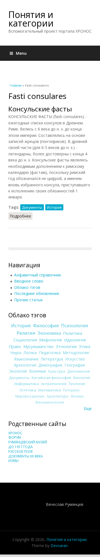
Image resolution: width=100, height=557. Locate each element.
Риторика (71, 390)
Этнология (66, 346)
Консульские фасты (40, 108)
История (54, 207)
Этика (84, 346)
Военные (37, 371)
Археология (25, 365)
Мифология (50, 339)
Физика (77, 396)
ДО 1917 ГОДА (20, 446)
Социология (25, 339)
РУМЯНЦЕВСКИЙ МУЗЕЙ (27, 442)
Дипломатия (78, 371)
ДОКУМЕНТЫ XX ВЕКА (25, 456)
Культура (56, 371)
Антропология (53, 383)
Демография (50, 365)
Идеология (75, 339)
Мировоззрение (29, 396)
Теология (77, 383)
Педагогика (50, 352)
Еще (88, 408)
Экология (18, 371)
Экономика (49, 333)
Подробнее (21, 216)
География (74, 365)
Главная (16, 85)
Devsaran (59, 545)
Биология (81, 377)
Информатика (26, 383)
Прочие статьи (28, 299)
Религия (26, 333)
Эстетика (27, 390)
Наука (15, 352)
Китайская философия (51, 377)
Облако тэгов (27, 287)
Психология (74, 326)
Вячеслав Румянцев (64, 504)
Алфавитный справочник (37, 275)
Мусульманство (38, 346)
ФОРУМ (14, 437)
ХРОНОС (15, 433)
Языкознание (26, 359)
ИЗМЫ (13, 460)
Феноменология (49, 402)
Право (15, 346)
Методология (76, 352)
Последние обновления (36, 293)
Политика (72, 333)
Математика (49, 390)
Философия (46, 326)
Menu (21, 53)
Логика (30, 352)
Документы (32, 207)
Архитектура (57, 396)
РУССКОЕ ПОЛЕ (20, 451)
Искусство (75, 359)
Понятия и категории (31, 19)
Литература (52, 359)
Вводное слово (28, 281)
